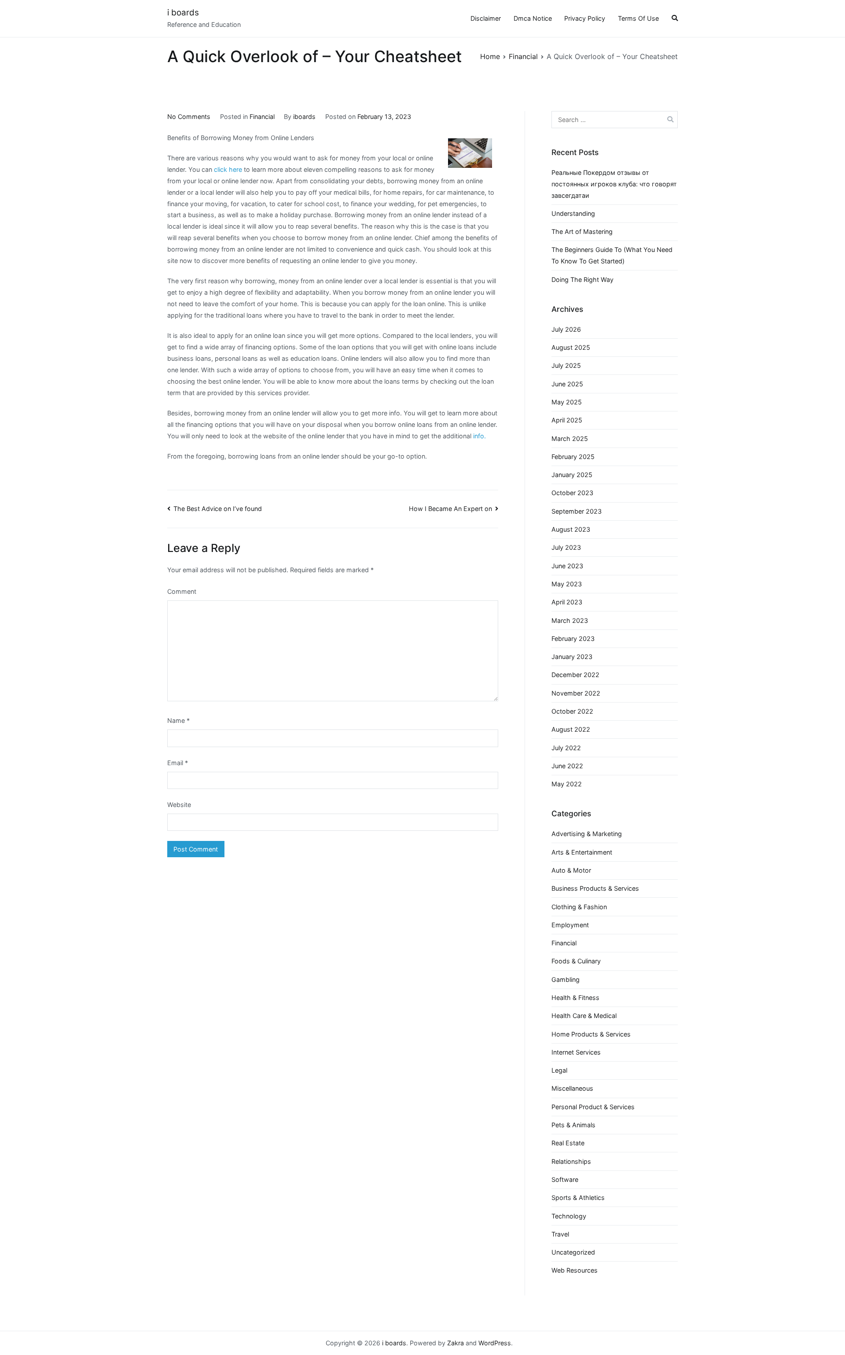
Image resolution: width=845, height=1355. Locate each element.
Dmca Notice (533, 18)
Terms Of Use (638, 18)
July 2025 (566, 365)
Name (178, 720)
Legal (559, 1070)
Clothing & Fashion (579, 907)
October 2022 (572, 711)
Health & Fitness (575, 997)
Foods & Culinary (576, 961)
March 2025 (569, 438)
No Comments (188, 116)
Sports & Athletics (578, 1197)
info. (479, 436)
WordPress (494, 1343)
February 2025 (573, 456)
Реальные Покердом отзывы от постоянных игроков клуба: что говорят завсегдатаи (614, 184)
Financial (262, 116)
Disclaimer (485, 18)
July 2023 (566, 547)
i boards (183, 12)
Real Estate (567, 1143)
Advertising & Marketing (586, 833)
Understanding (573, 213)
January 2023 (571, 656)
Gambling (565, 979)
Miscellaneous (572, 1088)
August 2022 (570, 729)
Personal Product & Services (593, 1107)
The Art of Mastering (582, 231)
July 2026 (566, 329)
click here (228, 169)
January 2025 (571, 474)
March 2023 (569, 620)
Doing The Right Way (582, 279)
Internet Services (576, 1052)
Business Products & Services (595, 888)
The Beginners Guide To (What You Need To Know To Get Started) (611, 255)
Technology (568, 1216)
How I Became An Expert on (450, 508)
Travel (560, 1234)
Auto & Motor (571, 870)
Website (179, 804)
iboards (304, 116)
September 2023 (576, 511)
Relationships (571, 1161)
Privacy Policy (584, 18)
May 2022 (566, 784)
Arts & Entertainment (581, 852)
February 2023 (573, 638)
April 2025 (566, 420)
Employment (570, 925)
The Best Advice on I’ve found (217, 508)
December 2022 (575, 674)
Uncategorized (573, 1252)
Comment (181, 591)
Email (177, 762)
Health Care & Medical (584, 1015)
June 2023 (567, 566)
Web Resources (574, 1270)
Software (564, 1179)
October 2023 (572, 492)
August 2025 (570, 347)
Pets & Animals (573, 1125)
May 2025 (566, 402)
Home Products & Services (591, 1034)
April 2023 (566, 602)
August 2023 (570, 529)
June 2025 (567, 384)
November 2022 (575, 693)
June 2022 (567, 766)
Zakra (455, 1343)
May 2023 (566, 584)
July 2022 (566, 748)
